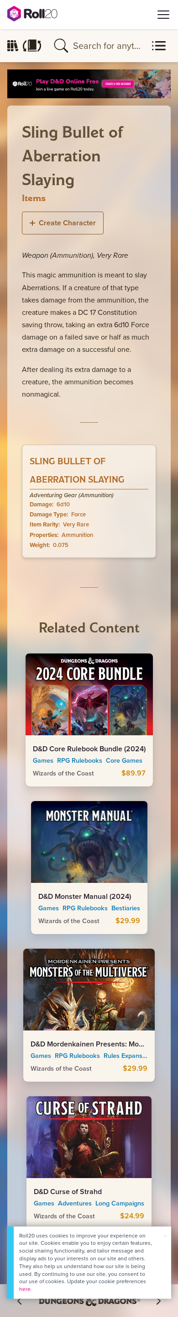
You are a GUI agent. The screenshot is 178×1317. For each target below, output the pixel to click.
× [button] (165, 1236)
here (25, 1289)
